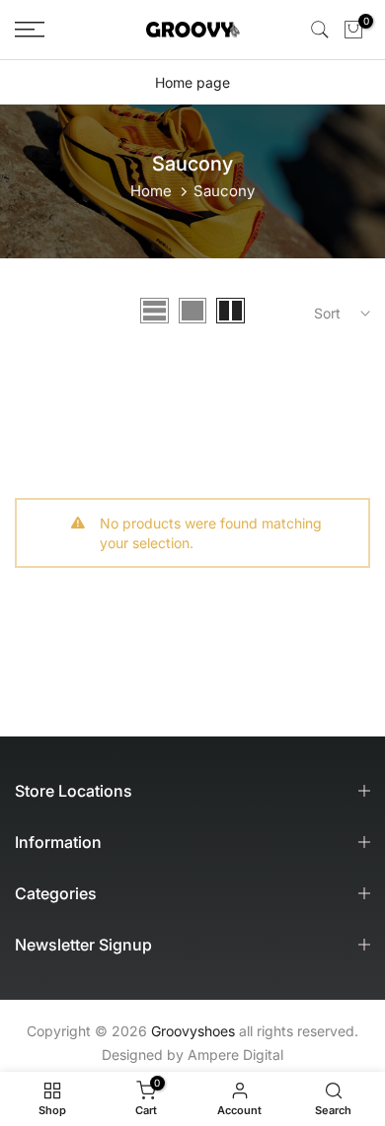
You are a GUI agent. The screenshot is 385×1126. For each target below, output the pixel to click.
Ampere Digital (235, 1054)
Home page (192, 82)
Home (151, 190)
